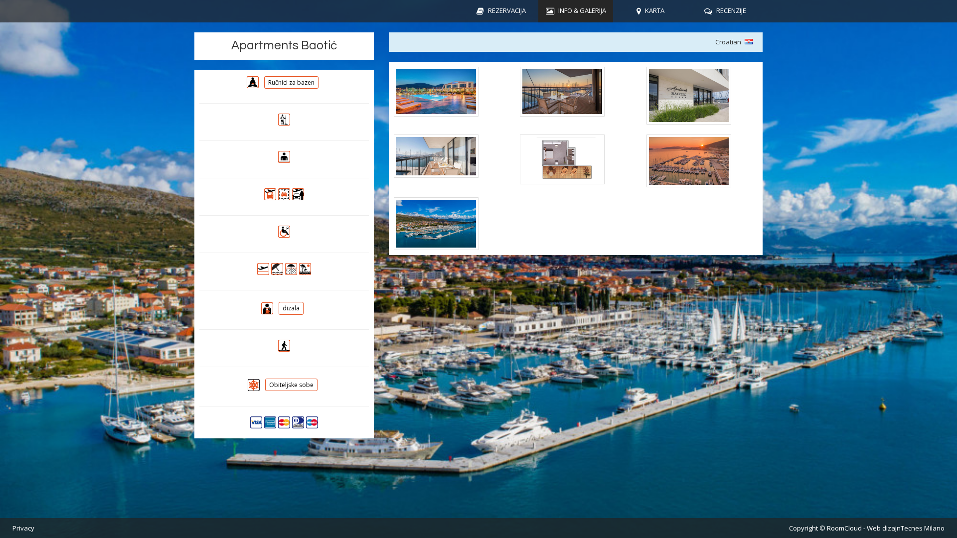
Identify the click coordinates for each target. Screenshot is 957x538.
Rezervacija (507, 10)
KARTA (654, 10)
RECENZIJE (731, 10)
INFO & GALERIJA (582, 10)
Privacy (23, 528)
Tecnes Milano (923, 528)
